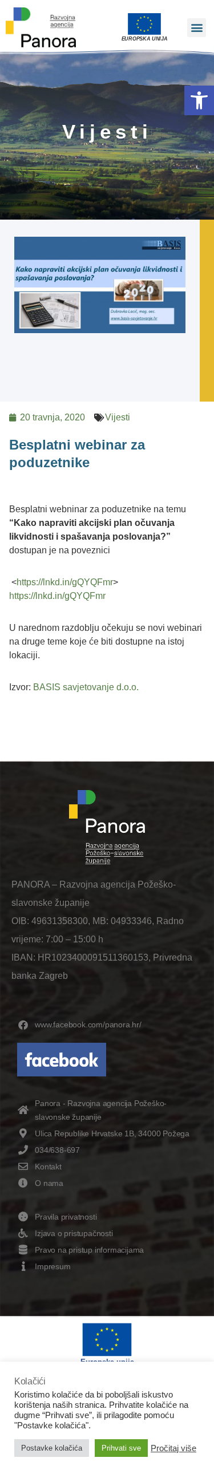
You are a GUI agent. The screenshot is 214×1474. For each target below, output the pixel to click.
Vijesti (117, 417)
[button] (199, 100)
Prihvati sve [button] (121, 1448)
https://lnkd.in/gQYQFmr (65, 582)
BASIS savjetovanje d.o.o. (86, 687)
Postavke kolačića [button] (51, 1448)
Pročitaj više (173, 1448)
